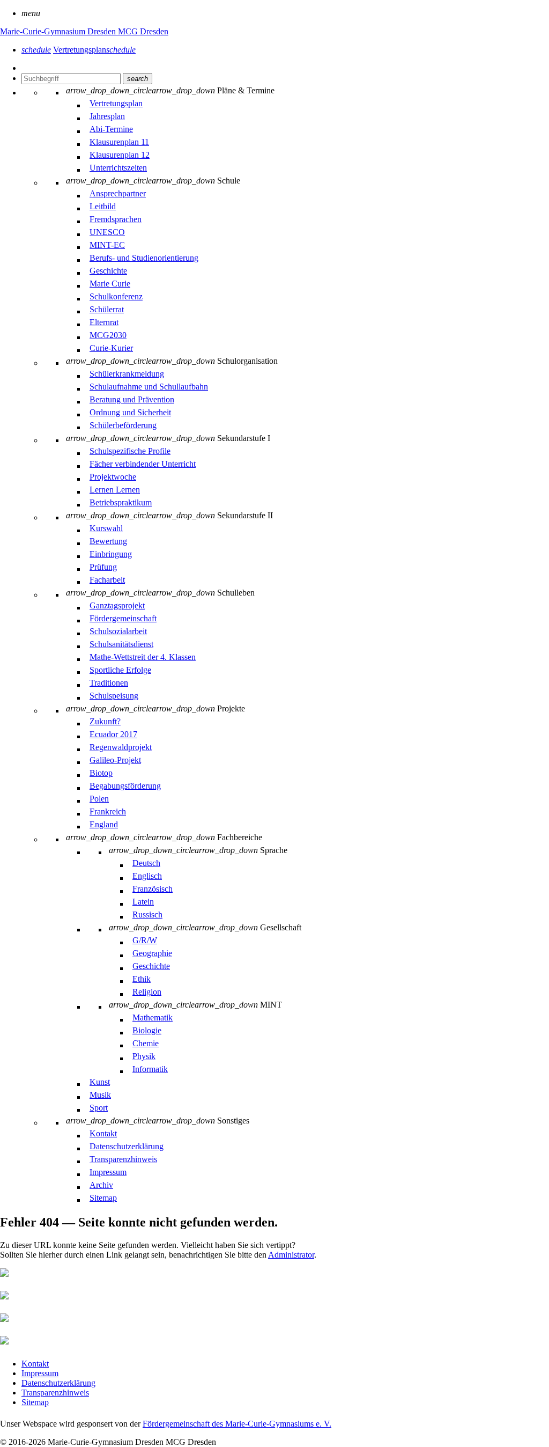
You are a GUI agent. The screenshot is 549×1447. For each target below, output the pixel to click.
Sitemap (35, 1402)
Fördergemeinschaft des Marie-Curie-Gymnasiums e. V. (237, 1423)
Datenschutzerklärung (58, 1382)
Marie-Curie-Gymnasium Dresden (59, 31)
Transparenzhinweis (55, 1392)
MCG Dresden (143, 31)
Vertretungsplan (94, 49)
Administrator (291, 1254)
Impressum (39, 1373)
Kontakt (35, 1363)
